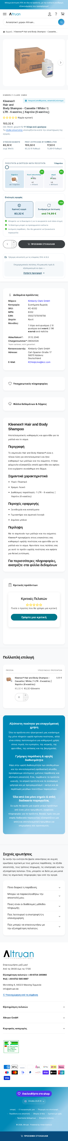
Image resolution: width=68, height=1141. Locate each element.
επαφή (13, 1109)
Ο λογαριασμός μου (27, 1109)
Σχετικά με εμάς (55, 1114)
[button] (4, 14)
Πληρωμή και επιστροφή (48, 1109)
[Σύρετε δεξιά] (60, 62)
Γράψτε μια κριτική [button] (33, 617)
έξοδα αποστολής (14, 130)
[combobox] (34, 22)
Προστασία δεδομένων (26, 1118)
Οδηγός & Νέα (39, 1114)
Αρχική (9, 32)
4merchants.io (46, 1125)
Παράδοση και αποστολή (19, 1114)
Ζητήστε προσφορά (32, 273)
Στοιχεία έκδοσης (46, 1118)
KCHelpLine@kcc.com (39, 362)
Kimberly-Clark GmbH (15, 95)
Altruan (26, 1125)
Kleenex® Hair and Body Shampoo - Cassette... (35, 32)
